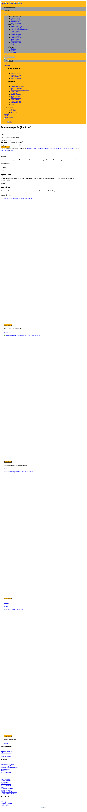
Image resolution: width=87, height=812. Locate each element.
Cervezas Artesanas (6, 785)
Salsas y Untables (5, 779)
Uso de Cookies (5, 805)
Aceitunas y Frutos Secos (7, 764)
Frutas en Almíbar (5, 769)
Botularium (29, 148)
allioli (2, 150)
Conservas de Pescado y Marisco (10, 767)
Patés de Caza (4, 754)
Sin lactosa (70, 148)
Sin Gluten (58, 148)
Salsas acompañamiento (39, 148)
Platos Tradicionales (6, 784)
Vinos (2, 787)
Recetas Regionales (6, 772)
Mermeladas (4, 771)
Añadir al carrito (5, 147)
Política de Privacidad (6, 803)
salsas (11, 150)
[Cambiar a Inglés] (46, 61)
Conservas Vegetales (6, 766)
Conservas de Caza (6, 756)
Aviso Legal (4, 802)
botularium (6, 150)
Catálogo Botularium (6, 790)
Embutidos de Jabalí (6, 753)
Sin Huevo (64, 148)
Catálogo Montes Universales (8, 793)
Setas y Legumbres (6, 780)
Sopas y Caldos (5, 782)
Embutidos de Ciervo (6, 751)
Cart (2, 10)
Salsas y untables (50, 148)
